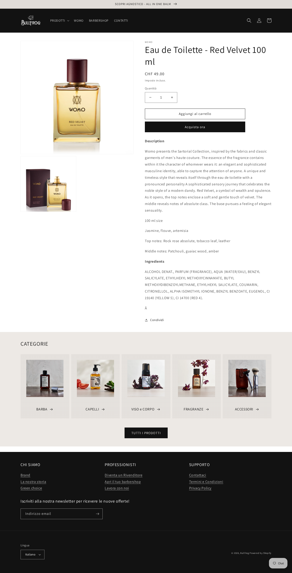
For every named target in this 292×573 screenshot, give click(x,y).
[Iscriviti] (97, 513)
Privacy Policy (200, 488)
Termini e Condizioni (206, 481)
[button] (59, 20)
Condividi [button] (157, 320)
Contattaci (197, 475)
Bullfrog (244, 553)
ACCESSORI (244, 409)
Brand (25, 475)
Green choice (31, 488)
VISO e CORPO (142, 409)
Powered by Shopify (260, 553)
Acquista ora (195, 127)
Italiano (30, 554)
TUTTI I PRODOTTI (146, 433)
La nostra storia (33, 481)
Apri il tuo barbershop (123, 481)
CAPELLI (92, 409)
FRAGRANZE (193, 409)
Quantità (150, 88)
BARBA (41, 409)
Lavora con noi (117, 488)
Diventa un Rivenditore (123, 475)
